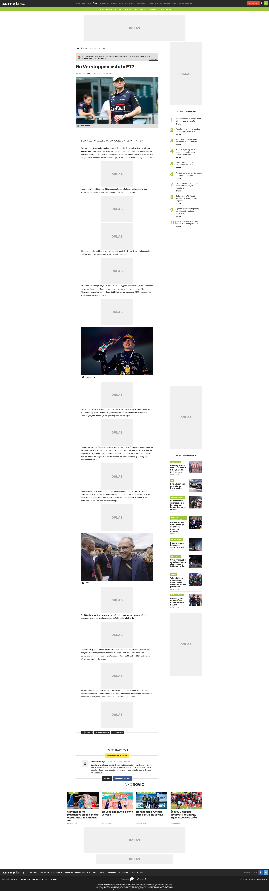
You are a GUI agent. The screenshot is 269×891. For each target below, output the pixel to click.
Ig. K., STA (86, 73)
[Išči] (262, 3)
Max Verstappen (117, 732)
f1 (82, 732)
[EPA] (117, 557)
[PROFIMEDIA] (117, 351)
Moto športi (99, 48)
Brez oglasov (253, 3)
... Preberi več (165, 889)
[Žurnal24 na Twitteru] (266, 872)
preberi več (117, 756)
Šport (84, 48)
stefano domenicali (102, 732)
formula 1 (89, 732)
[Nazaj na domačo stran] (78, 48)
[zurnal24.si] (14, 3)
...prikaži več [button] (98, 773)
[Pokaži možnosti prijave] (266, 3)
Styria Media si (262, 879)
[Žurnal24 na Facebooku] (260, 872)
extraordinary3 (98, 761)
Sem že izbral (153, 60)
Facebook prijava (122, 778)
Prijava (107, 778)
